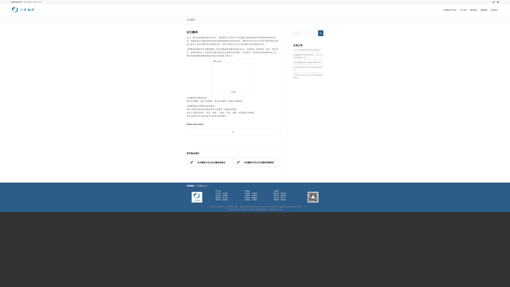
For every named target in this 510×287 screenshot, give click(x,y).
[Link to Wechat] (498, 2)
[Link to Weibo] (494, 2)
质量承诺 (218, 198)
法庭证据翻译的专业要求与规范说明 (307, 62)
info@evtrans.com (275, 209)
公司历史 (225, 193)
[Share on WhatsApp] (233, 132)
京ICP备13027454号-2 (268, 207)
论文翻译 (191, 19)
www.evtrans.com (294, 207)
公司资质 (218, 195)
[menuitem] (449, 10)
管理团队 (225, 195)
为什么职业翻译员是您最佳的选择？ (307, 50)
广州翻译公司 (201, 185)
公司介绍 (218, 193)
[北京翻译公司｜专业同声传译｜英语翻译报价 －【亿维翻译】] (23, 10)
